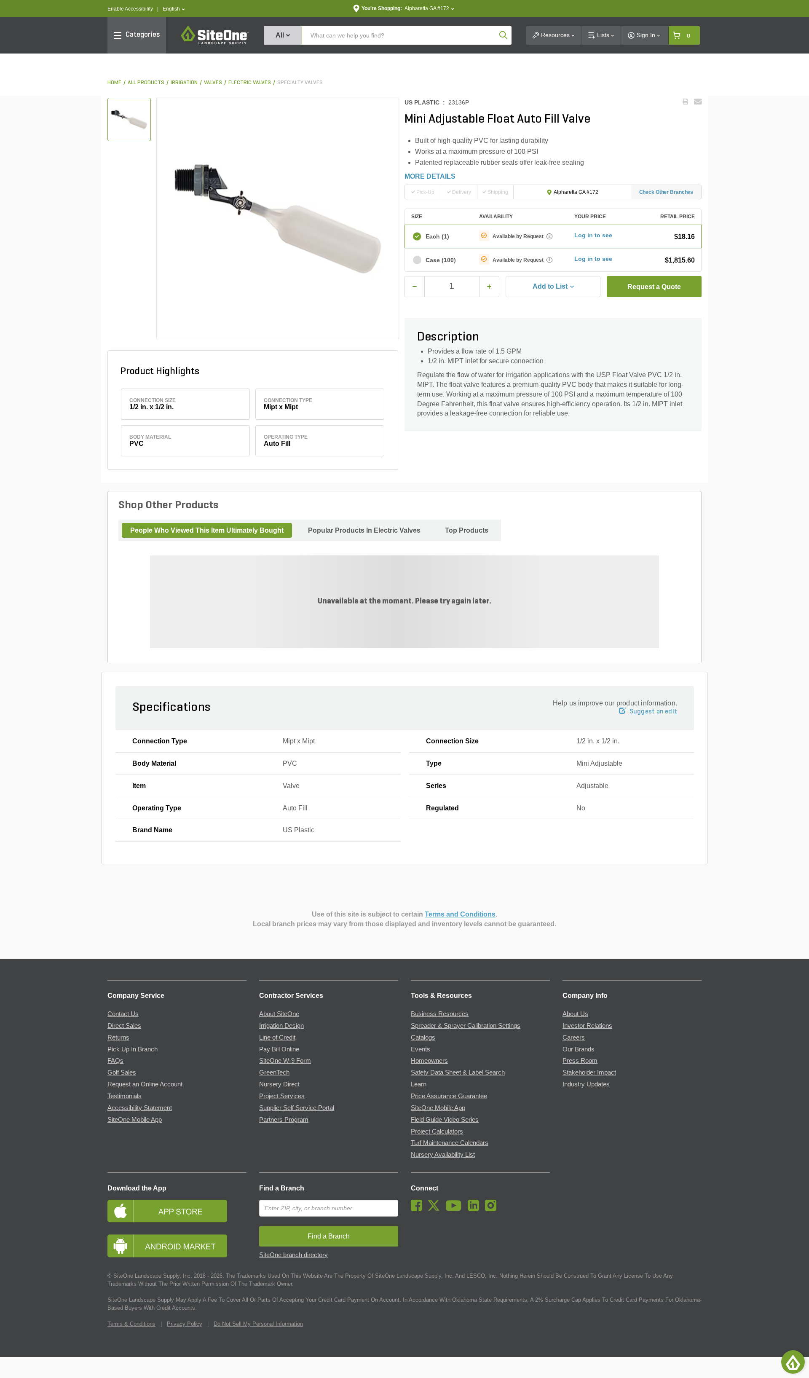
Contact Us (123, 1014)
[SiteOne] (215, 43)
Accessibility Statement (139, 1108)
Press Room (580, 1060)
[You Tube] (455, 1209)
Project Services (282, 1096)
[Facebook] (418, 1209)
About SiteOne (279, 1014)
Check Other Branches (666, 192)
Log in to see (593, 235)
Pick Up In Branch (132, 1049)
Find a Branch (281, 1188)
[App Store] (176, 1210)
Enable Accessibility (130, 9)
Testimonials (124, 1096)
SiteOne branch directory (293, 1255)
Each (437, 236)
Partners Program (283, 1119)
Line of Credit (277, 1037)
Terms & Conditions (131, 1324)
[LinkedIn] (475, 1209)
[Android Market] (176, 1245)
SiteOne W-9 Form (285, 1060)
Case (441, 260)
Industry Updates (586, 1084)
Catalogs (423, 1037)
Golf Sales (121, 1072)
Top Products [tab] (466, 530)
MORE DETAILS (429, 176)
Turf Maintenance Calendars (449, 1142)
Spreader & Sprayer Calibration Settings (465, 1025)
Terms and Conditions (460, 914)
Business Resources (440, 1014)
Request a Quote (654, 286)
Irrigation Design (281, 1025)
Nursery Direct (279, 1084)
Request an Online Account (144, 1084)
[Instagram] (493, 1209)
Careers (574, 1037)
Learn (418, 1084)
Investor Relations (587, 1025)
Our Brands (579, 1049)
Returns (118, 1037)
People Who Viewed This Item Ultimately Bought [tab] (207, 530)
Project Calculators (437, 1131)
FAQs (115, 1060)
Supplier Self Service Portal (296, 1108)
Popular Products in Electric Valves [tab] (364, 530)
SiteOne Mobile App (134, 1119)
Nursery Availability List (443, 1154)
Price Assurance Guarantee (449, 1096)
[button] (174, 9)
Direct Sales (124, 1025)
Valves (213, 83)
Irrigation (184, 83)
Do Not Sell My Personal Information (258, 1324)
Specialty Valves (300, 83)
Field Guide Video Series (445, 1119)
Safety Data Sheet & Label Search (458, 1072)
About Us (575, 1014)
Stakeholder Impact (589, 1072)
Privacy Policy (184, 1324)
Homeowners (429, 1060)
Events (420, 1049)
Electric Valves (249, 83)
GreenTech (274, 1072)
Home (114, 83)
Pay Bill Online (279, 1049)
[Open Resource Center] (793, 1362)
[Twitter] (436, 1209)
